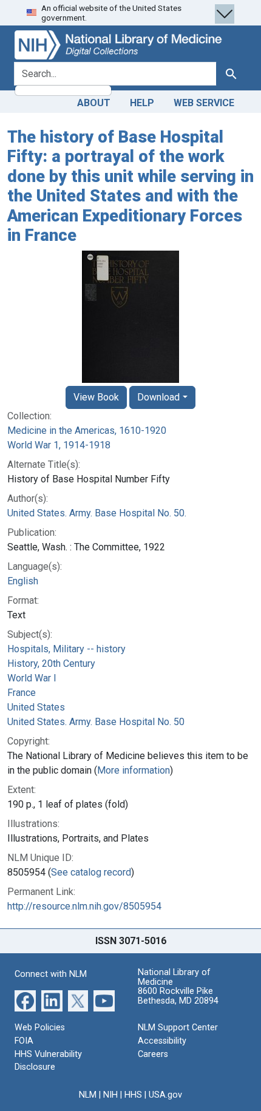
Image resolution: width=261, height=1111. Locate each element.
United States (36, 707)
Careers (153, 1054)
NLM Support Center (178, 1027)
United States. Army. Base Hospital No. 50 (96, 722)
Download (158, 397)
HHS (133, 1095)
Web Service (204, 103)
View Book (96, 397)
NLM (88, 1095)
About (93, 103)
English (22, 581)
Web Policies (40, 1027)
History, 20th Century (51, 663)
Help (142, 103)
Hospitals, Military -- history (66, 649)
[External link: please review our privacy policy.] (25, 1000)
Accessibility (162, 1041)
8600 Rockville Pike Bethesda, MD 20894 (178, 996)
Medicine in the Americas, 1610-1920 (86, 430)
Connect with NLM (51, 974)
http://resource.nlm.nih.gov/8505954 (84, 906)
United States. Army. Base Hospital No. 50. (96, 513)
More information (133, 770)
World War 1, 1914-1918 (58, 445)
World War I (31, 678)
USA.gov (165, 1095)
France (21, 692)
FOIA (24, 1041)
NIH (110, 1095)
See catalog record (91, 872)
